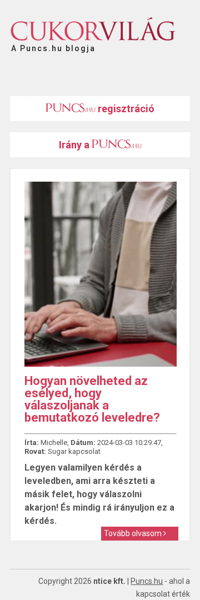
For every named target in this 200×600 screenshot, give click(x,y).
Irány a (75, 145)
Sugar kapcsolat (74, 451)
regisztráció (125, 108)
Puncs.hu (147, 581)
